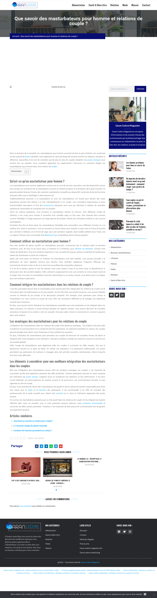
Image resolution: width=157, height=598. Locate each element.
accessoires (49, 205)
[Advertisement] (78, 62)
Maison (134, 5)
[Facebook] (111, 295)
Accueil (15, 36)
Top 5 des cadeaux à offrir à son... (25, 480)
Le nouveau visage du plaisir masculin (30, 426)
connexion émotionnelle (92, 403)
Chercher (140, 89)
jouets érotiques (94, 160)
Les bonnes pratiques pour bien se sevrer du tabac (135, 165)
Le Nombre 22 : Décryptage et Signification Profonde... (89, 460)
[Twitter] (116, 295)
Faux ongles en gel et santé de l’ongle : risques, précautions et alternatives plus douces (136, 205)
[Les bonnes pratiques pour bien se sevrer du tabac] (116, 166)
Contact (146, 5)
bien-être (42, 390)
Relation (114, 5)
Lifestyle (114, 258)
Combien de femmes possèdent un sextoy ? (32, 430)
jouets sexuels (32, 377)
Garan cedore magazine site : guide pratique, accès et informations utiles (31, 570)
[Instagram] (122, 295)
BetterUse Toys (51, 235)
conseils (59, 393)
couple (54, 166)
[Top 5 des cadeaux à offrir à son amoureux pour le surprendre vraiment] (25, 467)
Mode (125, 5)
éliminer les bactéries (84, 249)
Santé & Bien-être (98, 5)
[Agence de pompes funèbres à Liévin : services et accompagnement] (57, 467)
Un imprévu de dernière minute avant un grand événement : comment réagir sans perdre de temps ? (135, 184)
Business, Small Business (121, 253)
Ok (145, 594)
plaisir (27, 157)
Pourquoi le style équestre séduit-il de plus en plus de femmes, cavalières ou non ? (136, 225)
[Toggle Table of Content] (25, 172)
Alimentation (78, 5)
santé (30, 390)
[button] (37, 446)
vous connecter (25, 506)
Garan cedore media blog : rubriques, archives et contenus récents (113, 573)
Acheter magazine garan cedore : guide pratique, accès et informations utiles (91, 570)
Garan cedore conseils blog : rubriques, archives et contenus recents (59, 573)
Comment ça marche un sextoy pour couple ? (33, 421)
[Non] (154, 594)
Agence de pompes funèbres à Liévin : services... (57, 481)
